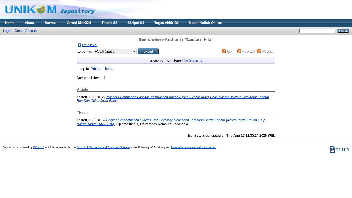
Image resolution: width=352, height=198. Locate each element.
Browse (50, 23)
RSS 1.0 (248, 51)
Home (9, 23)
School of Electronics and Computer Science (103, 147)
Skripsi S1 (136, 23)
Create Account (26, 31)
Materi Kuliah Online (205, 23)
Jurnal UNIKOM (79, 23)
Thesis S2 (109, 23)
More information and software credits (193, 147)
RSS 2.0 (268, 51)
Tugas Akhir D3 (166, 23)
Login (7, 31)
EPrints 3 (38, 147)
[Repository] (49, 18)
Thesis (108, 69)
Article (95, 69)
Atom (230, 51)
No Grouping (193, 60)
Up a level (89, 45)
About (29, 23)
